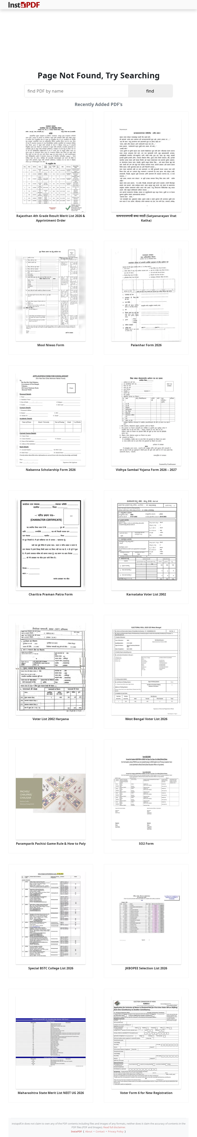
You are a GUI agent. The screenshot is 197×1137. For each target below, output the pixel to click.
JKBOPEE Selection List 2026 (146, 968)
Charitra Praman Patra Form (51, 594)
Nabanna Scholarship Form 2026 (51, 470)
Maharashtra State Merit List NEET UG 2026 (51, 1093)
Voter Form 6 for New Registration (146, 1093)
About (88, 1131)
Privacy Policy (116, 1131)
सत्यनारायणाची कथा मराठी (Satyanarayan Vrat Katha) (146, 218)
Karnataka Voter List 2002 (146, 594)
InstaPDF (76, 1131)
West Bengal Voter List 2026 (146, 719)
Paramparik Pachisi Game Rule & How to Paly (51, 843)
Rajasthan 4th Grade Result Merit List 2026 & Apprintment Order (50, 218)
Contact (100, 1131)
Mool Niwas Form (50, 345)
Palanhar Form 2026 (146, 345)
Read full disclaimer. (114, 1127)
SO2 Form (146, 843)
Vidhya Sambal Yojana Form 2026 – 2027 (146, 470)
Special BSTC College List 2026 (50, 968)
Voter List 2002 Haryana (51, 719)
